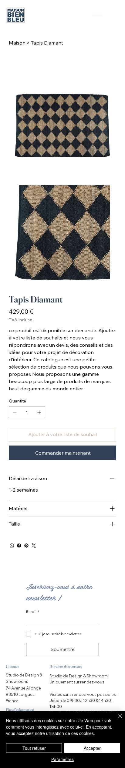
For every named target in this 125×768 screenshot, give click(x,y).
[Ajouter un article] (39, 412)
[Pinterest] (26, 546)
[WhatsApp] (12, 546)
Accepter (92, 748)
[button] (114, 14)
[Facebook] (19, 546)
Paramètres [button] (62, 759)
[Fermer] (116, 720)
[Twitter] (34, 546)
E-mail (32, 612)
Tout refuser (34, 748)
